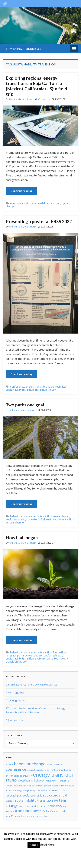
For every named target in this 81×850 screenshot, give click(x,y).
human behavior (35, 780)
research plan (61, 516)
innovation (59, 652)
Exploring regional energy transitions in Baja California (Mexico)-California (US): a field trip (36, 86)
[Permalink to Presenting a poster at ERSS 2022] (40, 283)
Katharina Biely (16, 226)
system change (15, 522)
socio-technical (56, 386)
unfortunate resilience (59, 811)
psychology (17, 790)
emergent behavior (54, 770)
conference (17, 386)
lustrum (34, 785)
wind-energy (32, 816)
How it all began (22, 537)
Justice (9, 785)
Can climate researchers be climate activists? (32, 684)
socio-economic (15, 519)
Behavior (31, 226)
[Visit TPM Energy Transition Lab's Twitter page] (5, 3)
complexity (51, 764)
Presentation (58, 785)
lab (28, 785)
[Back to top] (72, 841)
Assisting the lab (15, 700)
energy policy (26, 775)
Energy (67, 770)
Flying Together (15, 692)
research (45, 790)
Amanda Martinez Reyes (21, 99)
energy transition (20, 203)
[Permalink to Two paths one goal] (40, 437)
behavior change (20, 516)
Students (10, 801)
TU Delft (44, 811)
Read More (47, 844)
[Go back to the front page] (40, 25)
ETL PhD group (15, 780)
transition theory (45, 389)
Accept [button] (33, 844)
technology (61, 658)
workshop (43, 816)
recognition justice (31, 790)
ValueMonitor (12, 816)
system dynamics (27, 806)
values (22, 816)
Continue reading (21, 190)
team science (41, 806)
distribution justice (36, 770)
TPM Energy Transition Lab (23, 48)
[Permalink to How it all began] (40, 574)
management (44, 785)
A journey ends (14, 720)
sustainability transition (46, 203)
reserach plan (14, 655)
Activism (9, 764)
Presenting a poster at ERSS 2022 (39, 221)
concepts (60, 764)
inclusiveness (51, 780)
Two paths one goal (25, 404)
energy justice (12, 775)
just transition (19, 785)
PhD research (43, 99)
